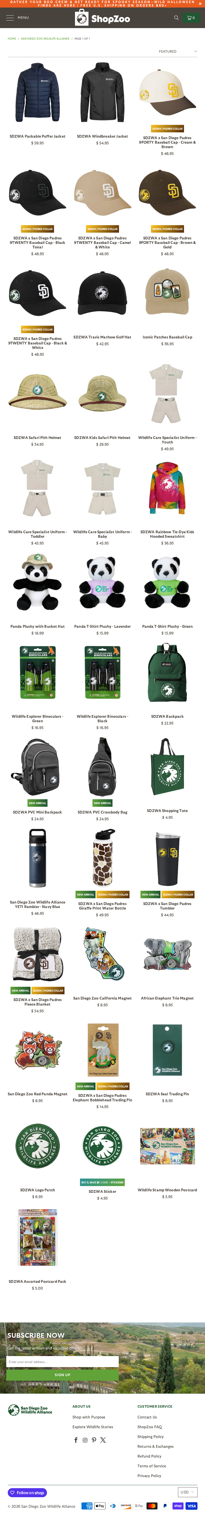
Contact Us (147, 1417)
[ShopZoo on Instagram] (85, 1440)
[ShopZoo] (102, 18)
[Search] (176, 18)
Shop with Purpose (88, 1417)
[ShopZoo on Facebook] (76, 1440)
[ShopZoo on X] (103, 1440)
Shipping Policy (151, 1436)
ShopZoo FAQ (150, 1426)
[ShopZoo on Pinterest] (94, 1440)
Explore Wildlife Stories (92, 1426)
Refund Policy (150, 1456)
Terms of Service (152, 1466)
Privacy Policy (149, 1475)
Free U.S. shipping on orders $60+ (123, 5)
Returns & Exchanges (156, 1446)
